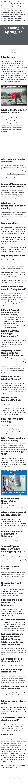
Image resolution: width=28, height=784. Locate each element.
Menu (3, 22)
